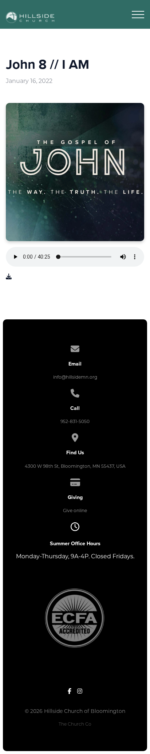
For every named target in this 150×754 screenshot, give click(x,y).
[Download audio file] (9, 276)
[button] (138, 14)
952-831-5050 (75, 421)
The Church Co (75, 724)
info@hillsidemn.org (75, 377)
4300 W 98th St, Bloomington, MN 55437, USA (75, 466)
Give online (75, 510)
